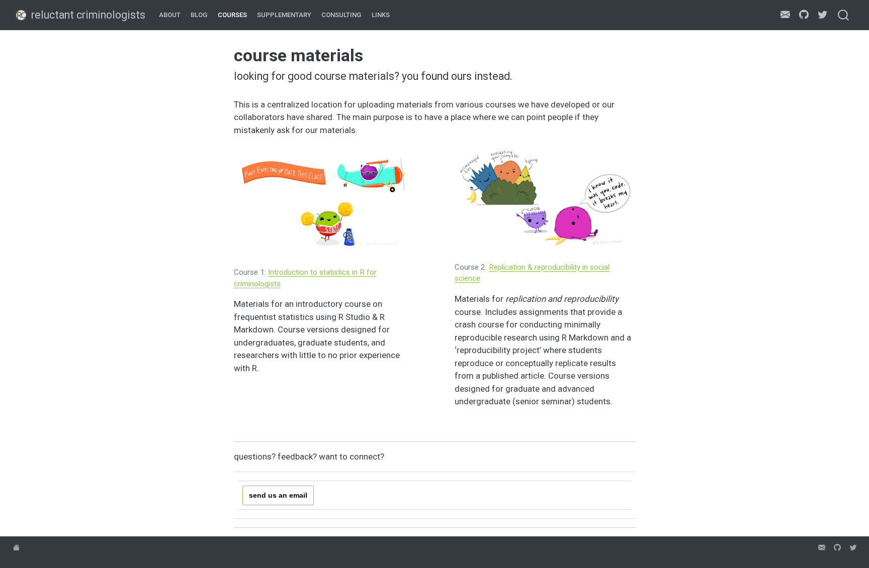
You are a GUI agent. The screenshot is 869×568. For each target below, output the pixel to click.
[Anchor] (405, 154)
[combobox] (844, 15)
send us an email (278, 495)
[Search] (843, 15)
